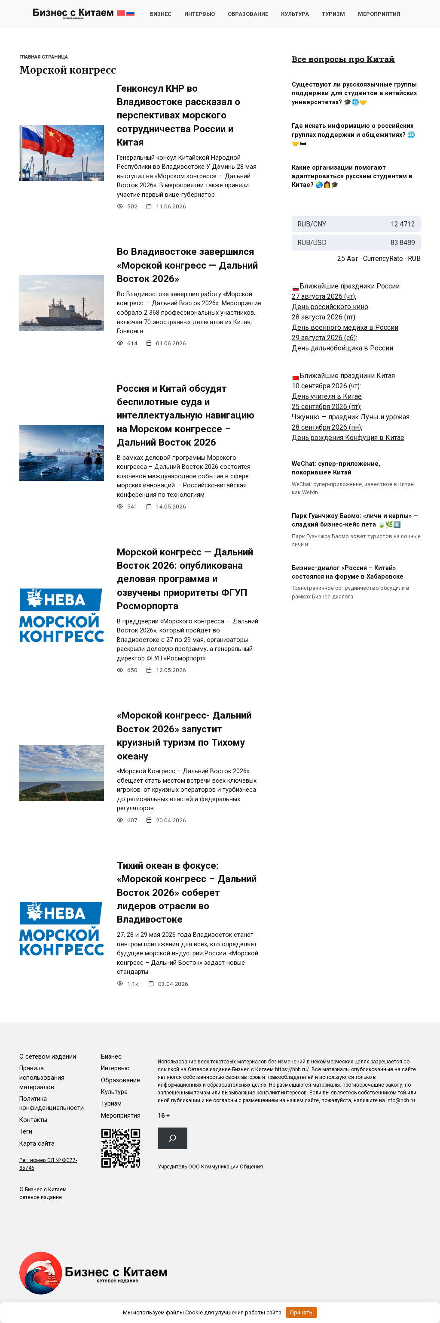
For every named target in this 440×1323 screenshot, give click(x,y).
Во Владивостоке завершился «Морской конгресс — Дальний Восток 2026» (187, 265)
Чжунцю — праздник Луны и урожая (350, 417)
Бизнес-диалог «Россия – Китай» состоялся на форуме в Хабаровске (347, 572)
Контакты (33, 1120)
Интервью (199, 14)
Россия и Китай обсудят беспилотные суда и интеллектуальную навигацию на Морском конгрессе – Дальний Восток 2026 (185, 415)
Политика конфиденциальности (51, 1103)
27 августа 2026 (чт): (324, 296)
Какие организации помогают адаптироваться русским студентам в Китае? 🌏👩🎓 (352, 176)
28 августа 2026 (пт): (324, 317)
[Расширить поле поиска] (172, 1138)
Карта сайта (37, 1143)
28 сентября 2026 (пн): (327, 427)
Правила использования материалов (41, 1078)
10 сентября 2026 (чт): (326, 386)
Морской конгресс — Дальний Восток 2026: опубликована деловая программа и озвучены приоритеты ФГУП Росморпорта (185, 578)
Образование (248, 14)
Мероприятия (379, 14)
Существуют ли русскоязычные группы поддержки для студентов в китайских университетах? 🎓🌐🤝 (354, 93)
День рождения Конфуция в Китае (348, 438)
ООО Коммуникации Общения (225, 1167)
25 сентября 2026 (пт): (326, 407)
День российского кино (330, 307)
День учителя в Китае (327, 396)
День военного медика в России (345, 327)
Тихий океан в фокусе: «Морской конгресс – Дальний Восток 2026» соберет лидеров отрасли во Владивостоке (187, 892)
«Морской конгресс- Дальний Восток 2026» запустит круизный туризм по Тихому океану (184, 736)
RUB (414, 258)
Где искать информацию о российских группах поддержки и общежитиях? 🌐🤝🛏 (353, 135)
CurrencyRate (383, 258)
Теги (25, 1131)
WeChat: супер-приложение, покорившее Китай (336, 469)
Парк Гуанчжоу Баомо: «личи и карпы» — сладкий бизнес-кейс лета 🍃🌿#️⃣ (355, 520)
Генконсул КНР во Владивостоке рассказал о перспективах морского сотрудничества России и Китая (178, 115)
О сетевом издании (47, 1056)
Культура (295, 14)
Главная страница (43, 57)
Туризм (333, 14)
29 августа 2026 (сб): (324, 338)
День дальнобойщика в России (342, 348)
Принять (301, 1312)
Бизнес (160, 14)
